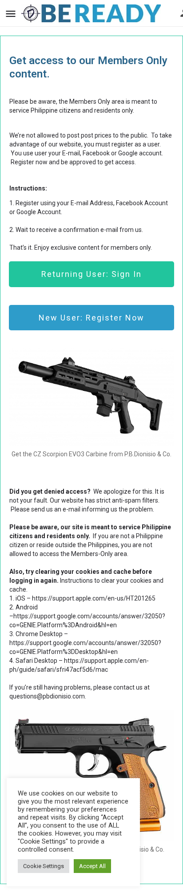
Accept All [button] (92, 866)
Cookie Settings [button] (43, 866)
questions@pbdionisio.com (47, 696)
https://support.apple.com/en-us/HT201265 (93, 598)
